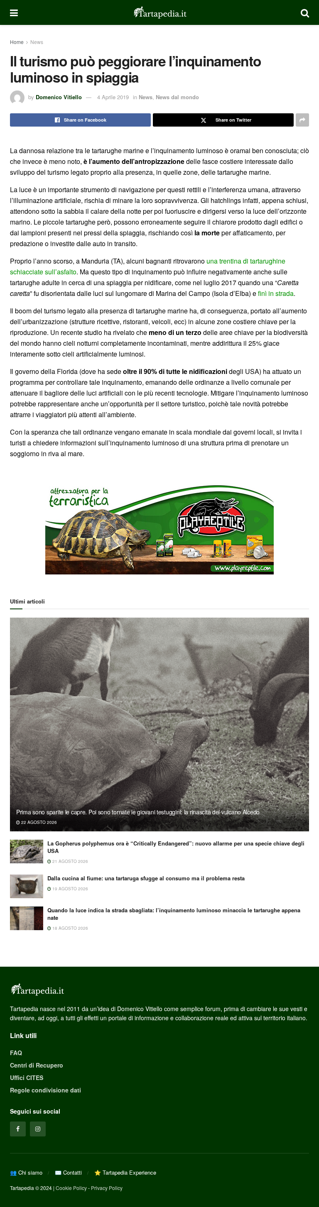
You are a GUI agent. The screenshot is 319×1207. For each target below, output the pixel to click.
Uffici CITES (26, 1077)
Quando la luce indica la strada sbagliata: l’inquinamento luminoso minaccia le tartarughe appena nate (173, 913)
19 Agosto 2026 (69, 889)
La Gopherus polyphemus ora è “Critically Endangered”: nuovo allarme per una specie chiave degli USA (175, 847)
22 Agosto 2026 (38, 822)
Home (17, 41)
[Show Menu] (14, 12)
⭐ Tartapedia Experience (125, 1172)
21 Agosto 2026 (69, 861)
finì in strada (276, 293)
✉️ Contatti (68, 1172)
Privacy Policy (107, 1187)
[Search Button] (305, 12)
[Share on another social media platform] (302, 120)
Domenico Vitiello (59, 97)
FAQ (16, 1052)
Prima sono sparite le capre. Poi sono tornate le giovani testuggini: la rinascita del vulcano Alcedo (138, 812)
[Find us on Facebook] (18, 1128)
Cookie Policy (71, 1187)
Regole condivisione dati (45, 1090)
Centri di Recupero (36, 1065)
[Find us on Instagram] (38, 1128)
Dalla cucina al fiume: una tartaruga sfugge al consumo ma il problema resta (146, 878)
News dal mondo (177, 97)
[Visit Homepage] (159, 12)
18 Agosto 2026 (69, 928)
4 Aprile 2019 (113, 97)
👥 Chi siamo (26, 1172)
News (36, 41)
